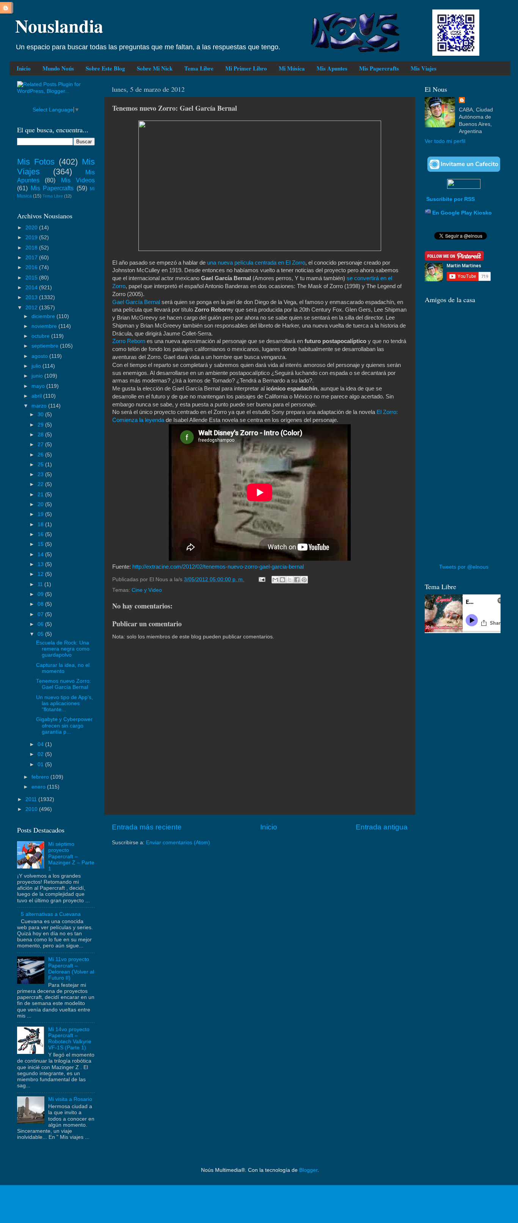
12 (41, 574)
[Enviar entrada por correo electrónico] (261, 579)
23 (41, 474)
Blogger (308, 1170)
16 (41, 534)
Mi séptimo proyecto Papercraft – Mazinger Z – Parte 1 (71, 856)
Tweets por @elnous (463, 567)
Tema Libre (198, 68)
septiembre (45, 346)
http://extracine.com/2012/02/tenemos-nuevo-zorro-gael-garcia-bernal (218, 567)
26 (41, 455)
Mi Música (292, 68)
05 (41, 634)
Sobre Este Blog (105, 68)
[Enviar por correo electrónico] (275, 579)
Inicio (24, 68)
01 (41, 764)
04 (41, 744)
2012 (32, 307)
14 (41, 554)
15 (41, 544)
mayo (38, 386)
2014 (32, 287)
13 (41, 564)
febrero (40, 777)
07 (41, 614)
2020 (32, 227)
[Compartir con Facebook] (297, 579)
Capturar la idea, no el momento (62, 668)
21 (41, 494)
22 (41, 484)
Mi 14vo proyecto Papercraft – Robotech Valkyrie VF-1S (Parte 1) (69, 1039)
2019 (32, 237)
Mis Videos (78, 180)
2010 (32, 809)
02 (41, 754)
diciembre (44, 316)
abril (37, 396)
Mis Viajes (423, 68)
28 (41, 434)
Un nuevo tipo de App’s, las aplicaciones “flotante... (64, 703)
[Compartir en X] (290, 579)
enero (39, 787)
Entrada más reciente (147, 827)
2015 (32, 278)
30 (41, 414)
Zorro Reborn (128, 341)
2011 (31, 799)
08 (41, 604)
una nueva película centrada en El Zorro (256, 263)
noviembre (44, 326)
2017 (32, 257)
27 (41, 444)
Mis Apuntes (332, 68)
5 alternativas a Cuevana (51, 914)
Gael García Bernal (136, 302)
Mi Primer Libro (246, 68)
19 (41, 514)
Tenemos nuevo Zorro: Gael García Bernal (63, 684)
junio (37, 376)
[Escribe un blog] (282, 579)
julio (36, 366)
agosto (40, 356)
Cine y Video (147, 590)
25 (41, 464)
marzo (39, 406)
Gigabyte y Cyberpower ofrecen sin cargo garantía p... (64, 725)
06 (41, 624)
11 (41, 584)
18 (41, 524)
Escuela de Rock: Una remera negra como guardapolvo (62, 649)
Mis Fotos (36, 161)
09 (41, 594)
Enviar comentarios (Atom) (178, 842)
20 (41, 504)
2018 (32, 248)
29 (41, 425)
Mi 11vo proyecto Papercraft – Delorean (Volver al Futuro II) (71, 968)
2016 (32, 267)
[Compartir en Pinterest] (304, 579)
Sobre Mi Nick (155, 68)
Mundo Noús (58, 68)
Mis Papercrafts (379, 68)
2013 (32, 297)
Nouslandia (59, 25)
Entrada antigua (382, 827)
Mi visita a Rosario (70, 1099)
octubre (41, 336)
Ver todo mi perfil (445, 141)
